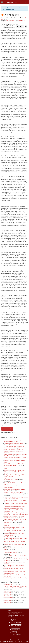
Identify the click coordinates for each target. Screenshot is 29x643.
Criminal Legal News (13, 613)
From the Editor (8, 459)
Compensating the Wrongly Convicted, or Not (14, 443)
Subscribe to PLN (16, 628)
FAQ (12, 621)
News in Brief (11, 20)
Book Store (14, 631)
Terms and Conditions (16, 622)
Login (13, 432)
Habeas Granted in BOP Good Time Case (13, 568)
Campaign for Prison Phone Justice (16, 615)
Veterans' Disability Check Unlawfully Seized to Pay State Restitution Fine (15, 447)
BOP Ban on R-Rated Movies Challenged (13, 530)
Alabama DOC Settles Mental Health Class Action (15, 555)
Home (9, 610)
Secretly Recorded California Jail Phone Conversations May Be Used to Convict (13, 493)
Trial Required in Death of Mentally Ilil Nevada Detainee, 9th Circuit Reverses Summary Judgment (16, 513)
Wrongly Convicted (12, 617)
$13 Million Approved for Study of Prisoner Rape (15, 578)
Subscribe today (10, 9)
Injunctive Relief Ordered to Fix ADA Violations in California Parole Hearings (15, 478)
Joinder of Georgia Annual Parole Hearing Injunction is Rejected (14, 510)
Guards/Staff (6, 589)
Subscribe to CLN (16, 629)
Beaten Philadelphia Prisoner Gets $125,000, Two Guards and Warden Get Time (15, 440)
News (7, 20)
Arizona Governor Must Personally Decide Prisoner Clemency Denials (14, 527)
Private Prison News (16, 634)
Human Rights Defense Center (15, 612)
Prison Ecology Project (16, 625)
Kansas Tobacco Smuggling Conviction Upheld (15, 457)
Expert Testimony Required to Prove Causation (15, 519)
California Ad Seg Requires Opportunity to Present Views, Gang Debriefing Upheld (16, 497)
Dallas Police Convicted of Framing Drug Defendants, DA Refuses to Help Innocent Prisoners (13, 451)
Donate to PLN (15, 632)
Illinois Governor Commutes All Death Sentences (15, 538)
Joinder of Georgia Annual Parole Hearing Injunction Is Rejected (14, 516)
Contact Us (13, 619)
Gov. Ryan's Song (8, 536)
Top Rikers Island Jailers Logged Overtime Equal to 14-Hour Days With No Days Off (15, 587)
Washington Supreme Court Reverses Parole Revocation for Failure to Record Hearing (14, 507)
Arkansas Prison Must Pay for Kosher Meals (14, 470)
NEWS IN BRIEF (8, 584)
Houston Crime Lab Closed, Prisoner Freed (14, 544)
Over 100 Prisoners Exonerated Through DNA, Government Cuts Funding (15, 464)
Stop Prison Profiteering (16, 624)
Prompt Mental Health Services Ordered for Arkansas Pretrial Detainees (14, 551)
